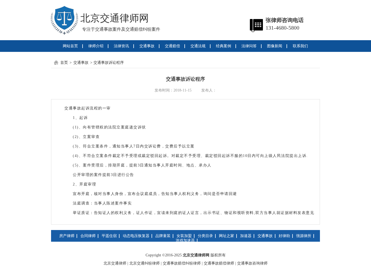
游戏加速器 (185, 240)
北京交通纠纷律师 (144, 263)
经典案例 (223, 46)
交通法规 (198, 46)
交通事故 (147, 46)
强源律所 (303, 236)
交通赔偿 (172, 46)
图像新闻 (274, 46)
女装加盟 (184, 236)
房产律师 (66, 236)
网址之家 (226, 236)
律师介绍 (95, 46)
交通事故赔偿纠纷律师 (182, 263)
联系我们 (300, 46)
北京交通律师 (114, 263)
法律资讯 (121, 46)
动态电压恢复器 (136, 236)
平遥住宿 (109, 236)
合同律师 (88, 236)
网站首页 (70, 46)
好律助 (284, 236)
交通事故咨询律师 (252, 263)
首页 (64, 63)
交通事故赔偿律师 (219, 263)
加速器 (245, 236)
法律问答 (249, 46)
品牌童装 (163, 236)
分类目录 (205, 236)
